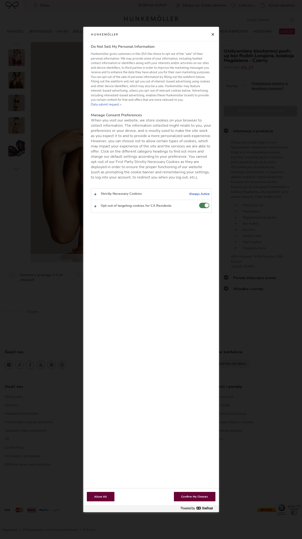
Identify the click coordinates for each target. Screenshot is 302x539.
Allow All (100, 496)
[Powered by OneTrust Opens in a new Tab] (199, 508)
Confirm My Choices (194, 496)
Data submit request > (106, 104)
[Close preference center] (213, 34)
